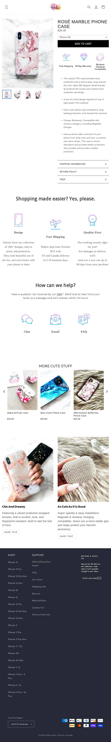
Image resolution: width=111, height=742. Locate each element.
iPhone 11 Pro (14, 632)
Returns (36, 593)
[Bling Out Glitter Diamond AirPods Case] (83, 469)
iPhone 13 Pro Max (17, 576)
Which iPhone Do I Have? (41, 563)
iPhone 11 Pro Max (17, 639)
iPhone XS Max (16, 660)
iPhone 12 (13, 597)
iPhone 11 (12, 625)
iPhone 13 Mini (15, 583)
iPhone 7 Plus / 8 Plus (16, 676)
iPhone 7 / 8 (14, 667)
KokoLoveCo (51, 735)
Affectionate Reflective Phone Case (86, 414)
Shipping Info (39, 586)
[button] (6, 7)
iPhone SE (13, 590)
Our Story (37, 579)
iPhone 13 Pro (15, 569)
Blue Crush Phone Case (52, 412)
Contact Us (38, 607)
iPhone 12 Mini (15, 618)
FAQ (59, 294)
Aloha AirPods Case (17, 412)
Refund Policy (39, 600)
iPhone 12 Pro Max (17, 611)
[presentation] (4, 391)
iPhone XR (13, 653)
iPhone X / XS (15, 646)
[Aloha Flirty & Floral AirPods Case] (27, 469)
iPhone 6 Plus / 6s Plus (17, 694)
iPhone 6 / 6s (15, 685)
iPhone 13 (13, 562)
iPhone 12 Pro (15, 604)
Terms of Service (41, 614)
